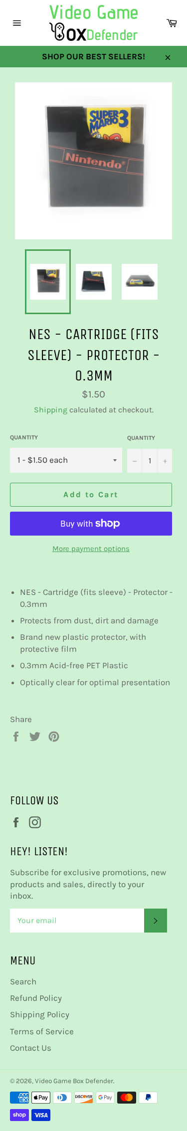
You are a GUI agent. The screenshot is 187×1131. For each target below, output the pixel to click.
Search (23, 981)
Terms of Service (42, 1031)
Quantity (24, 437)
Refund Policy (36, 998)
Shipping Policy (39, 1014)
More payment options (91, 548)
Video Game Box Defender (74, 1081)
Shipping (50, 409)
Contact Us (30, 1048)
